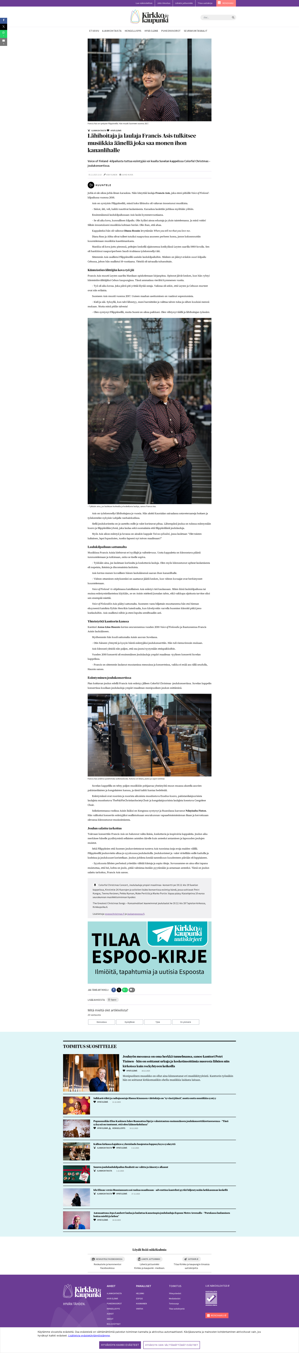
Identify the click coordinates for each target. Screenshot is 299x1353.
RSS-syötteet (114, 1324)
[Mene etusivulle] (82, 1290)
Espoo (139, 1298)
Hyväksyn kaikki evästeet (120, 1344)
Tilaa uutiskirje (205, 3)
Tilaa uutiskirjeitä (177, 1308)
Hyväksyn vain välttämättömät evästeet (171, 1345)
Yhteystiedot (175, 1293)
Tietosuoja (174, 1303)
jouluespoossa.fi (136, 913)
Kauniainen (141, 1303)
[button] (113, 990)
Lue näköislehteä (144, 3)
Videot (110, 1318)
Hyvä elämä (112, 1298)
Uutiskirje (193, 1259)
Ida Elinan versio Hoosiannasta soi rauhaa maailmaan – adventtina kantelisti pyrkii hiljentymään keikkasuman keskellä (160, 1190)
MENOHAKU (228, 3)
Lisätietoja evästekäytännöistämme (89, 1335)
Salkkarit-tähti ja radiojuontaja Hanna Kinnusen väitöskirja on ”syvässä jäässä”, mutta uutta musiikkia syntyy (154, 1098)
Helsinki (140, 1293)
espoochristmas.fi (114, 913)
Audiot (110, 1313)
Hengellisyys (113, 1308)
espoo (113, 999)
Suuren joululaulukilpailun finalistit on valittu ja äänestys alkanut (130, 1167)
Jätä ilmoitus (163, 3)
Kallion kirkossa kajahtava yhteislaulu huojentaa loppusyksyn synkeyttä (134, 1144)
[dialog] (149, 1340)
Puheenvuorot (114, 1303)
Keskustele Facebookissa (109, 1259)
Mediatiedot (174, 1298)
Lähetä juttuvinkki (184, 3)
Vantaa (139, 1308)
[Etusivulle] (150, 17)
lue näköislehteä (216, 1285)
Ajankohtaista (114, 1293)
